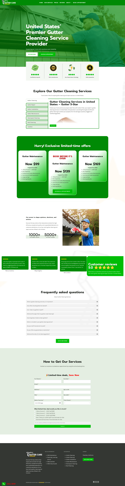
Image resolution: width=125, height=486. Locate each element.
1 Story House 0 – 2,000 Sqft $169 (45, 415)
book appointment (79, 3)
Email (36, 384)
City (35, 395)
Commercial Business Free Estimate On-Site (49, 419)
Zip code (66, 395)
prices (56, 3)
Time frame (67, 400)
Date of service (39, 400)
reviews (62, 3)
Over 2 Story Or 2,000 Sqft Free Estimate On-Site (50, 417)
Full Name (37, 379)
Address (37, 389)
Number (66, 379)
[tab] (37, 100)
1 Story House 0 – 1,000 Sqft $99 (45, 411)
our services (48, 3)
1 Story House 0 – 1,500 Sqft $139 (45, 413)
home (41, 3)
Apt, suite (66, 389)
